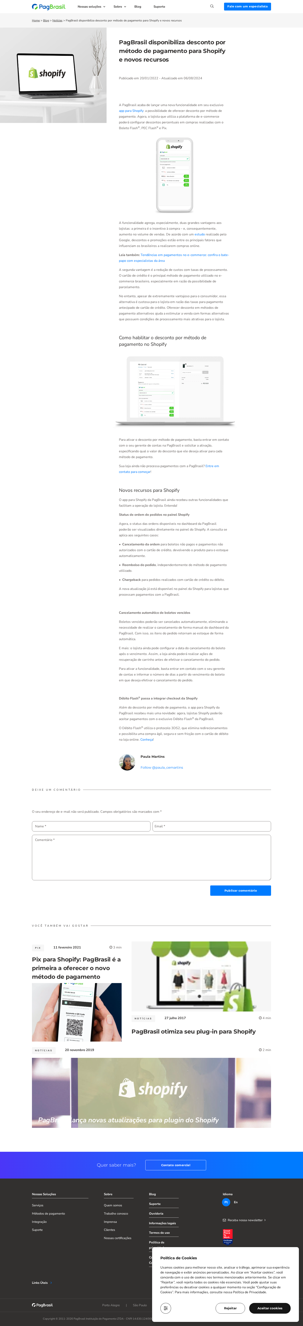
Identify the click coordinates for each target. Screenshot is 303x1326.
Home (36, 20)
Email (160, 826)
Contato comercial (175, 1165)
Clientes (109, 1230)
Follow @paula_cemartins (162, 767)
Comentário (45, 840)
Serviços (37, 1205)
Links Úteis (40, 1283)
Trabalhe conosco (116, 1213)
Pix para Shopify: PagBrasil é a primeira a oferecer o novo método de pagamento (76, 968)
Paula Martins (153, 757)
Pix (38, 947)
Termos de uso (159, 1233)
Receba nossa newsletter (245, 1220)
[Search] (217, 6)
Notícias (57, 20)
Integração (39, 1222)
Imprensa (110, 1222)
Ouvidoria (156, 1213)
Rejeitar (230, 1308)
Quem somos (113, 1205)
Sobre (118, 7)
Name (40, 826)
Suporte (159, 7)
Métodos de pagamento (48, 1213)
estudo (200, 234)
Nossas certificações (117, 1238)
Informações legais (162, 1223)
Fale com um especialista (247, 6)
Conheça (146, 739)
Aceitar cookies (269, 1308)
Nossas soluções (89, 7)
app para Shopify (131, 111)
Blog (137, 7)
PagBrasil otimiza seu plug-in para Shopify (194, 1031)
